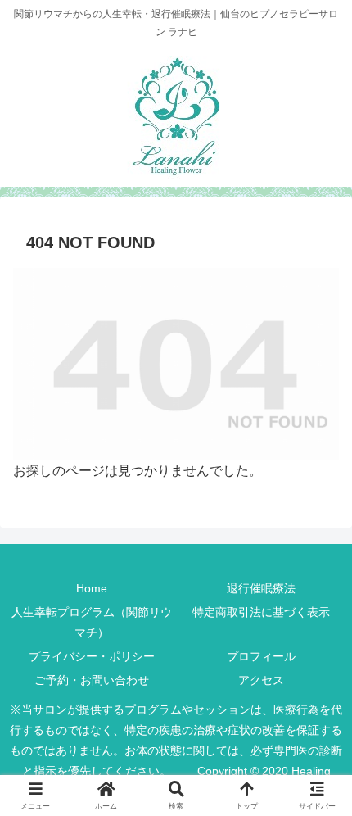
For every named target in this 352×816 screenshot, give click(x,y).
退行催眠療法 (261, 588)
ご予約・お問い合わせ (91, 680)
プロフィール (261, 656)
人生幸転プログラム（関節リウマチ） (91, 622)
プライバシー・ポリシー (92, 656)
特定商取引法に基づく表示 (261, 612)
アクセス (261, 680)
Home (91, 588)
